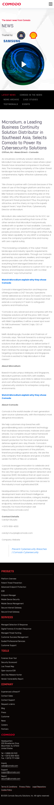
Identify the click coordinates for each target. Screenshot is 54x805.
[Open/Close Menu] (50, 4)
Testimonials (11, 104)
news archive (11, 100)
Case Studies (30, 100)
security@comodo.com (10, 779)
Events (26, 104)
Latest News (9, 95)
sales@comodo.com (9, 766)
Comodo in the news (31, 95)
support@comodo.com (10, 772)
